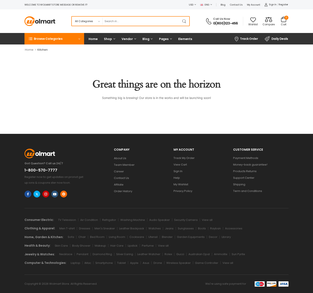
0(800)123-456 (225, 23)
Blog (223, 4)
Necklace (65, 254)
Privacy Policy (183, 191)
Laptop (75, 263)
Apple (134, 263)
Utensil (153, 237)
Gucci (180, 254)
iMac (88, 263)
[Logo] (39, 21)
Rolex (168, 254)
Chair (82, 237)
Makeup (100, 246)
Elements (185, 39)
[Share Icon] (27, 194)
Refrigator (109, 220)
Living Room (117, 237)
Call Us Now (221, 19)
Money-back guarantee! (250, 165)
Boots (202, 228)
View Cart (180, 165)
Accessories (233, 228)
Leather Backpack (131, 228)
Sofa (71, 237)
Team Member (124, 165)
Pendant (82, 254)
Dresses (84, 228)
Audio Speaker (159, 220)
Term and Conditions (247, 191)
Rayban (215, 228)
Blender (167, 237)
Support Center (243, 178)
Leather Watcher (148, 254)
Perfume (148, 246)
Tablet (121, 263)
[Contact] (209, 21)
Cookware (136, 237)
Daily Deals (279, 39)
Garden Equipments (191, 237)
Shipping (239, 184)
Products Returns (245, 171)
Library (226, 237)
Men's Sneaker (105, 228)
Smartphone (104, 263)
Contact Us (236, 4)
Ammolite (220, 254)
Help (177, 178)
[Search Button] (185, 21)
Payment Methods (245, 158)
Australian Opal (199, 254)
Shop (108, 39)
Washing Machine (132, 220)
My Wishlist (181, 184)
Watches (154, 228)
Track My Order (184, 158)
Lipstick (133, 246)
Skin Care (61, 246)
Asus (146, 263)
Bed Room (97, 237)
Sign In (178, 171)
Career (119, 171)
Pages (164, 39)
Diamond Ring (102, 254)
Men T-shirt (67, 228)
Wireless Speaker (178, 263)
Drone (158, 263)
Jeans (169, 228)
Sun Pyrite (238, 254)
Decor (213, 237)
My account (253, 4)
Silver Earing (124, 254)
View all (207, 220)
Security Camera (186, 220)
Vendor (127, 39)
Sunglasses (186, 228)
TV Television (67, 220)
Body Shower (81, 246)
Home (93, 39)
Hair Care (116, 246)
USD (191, 4)
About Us (120, 158)
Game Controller (206, 263)
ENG (207, 4)
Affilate (118, 185)
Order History (123, 191)
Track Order (249, 39)
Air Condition (89, 220)
